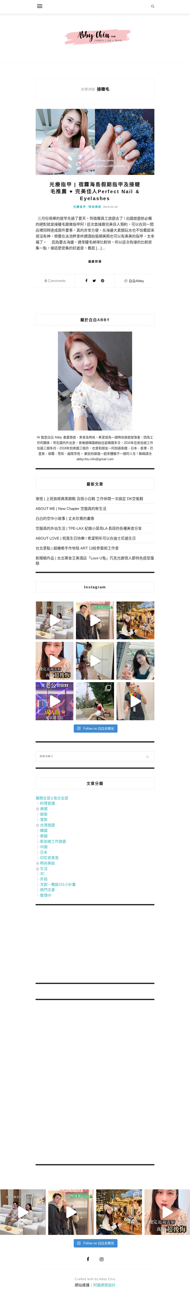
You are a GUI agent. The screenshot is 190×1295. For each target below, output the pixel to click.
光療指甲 (79, 206)
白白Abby (136, 281)
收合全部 (60, 798)
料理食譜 (47, 803)
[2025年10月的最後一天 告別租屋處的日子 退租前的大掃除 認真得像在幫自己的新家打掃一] (95, 661)
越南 (44, 814)
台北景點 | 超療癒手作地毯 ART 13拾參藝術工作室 (77, 548)
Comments (55, 281)
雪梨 (44, 819)
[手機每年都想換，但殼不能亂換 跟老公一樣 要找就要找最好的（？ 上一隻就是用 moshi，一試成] (135, 661)
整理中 (45, 895)
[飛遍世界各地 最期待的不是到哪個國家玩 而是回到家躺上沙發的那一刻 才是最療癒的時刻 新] (54, 620)
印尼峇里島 (49, 858)
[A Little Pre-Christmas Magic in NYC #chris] (135, 620)
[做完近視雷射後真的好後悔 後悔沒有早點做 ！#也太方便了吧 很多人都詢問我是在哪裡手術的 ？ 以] (54, 661)
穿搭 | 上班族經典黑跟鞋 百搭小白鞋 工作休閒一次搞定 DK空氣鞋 (89, 499)
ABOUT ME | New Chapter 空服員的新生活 (71, 508)
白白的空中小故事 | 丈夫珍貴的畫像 (65, 518)
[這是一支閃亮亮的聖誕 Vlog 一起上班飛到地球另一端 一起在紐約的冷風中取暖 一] (95, 620)
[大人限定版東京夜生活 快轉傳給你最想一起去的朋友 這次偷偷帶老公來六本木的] (54, 701)
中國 (44, 847)
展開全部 (43, 798)
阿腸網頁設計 (104, 1285)
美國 (44, 809)
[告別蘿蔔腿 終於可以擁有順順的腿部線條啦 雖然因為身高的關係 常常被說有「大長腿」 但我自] (95, 701)
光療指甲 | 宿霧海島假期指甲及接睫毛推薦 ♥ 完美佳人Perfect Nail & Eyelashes (95, 191)
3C (42, 873)
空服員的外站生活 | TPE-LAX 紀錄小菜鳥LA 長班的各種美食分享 (89, 528)
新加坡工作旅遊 (53, 841)
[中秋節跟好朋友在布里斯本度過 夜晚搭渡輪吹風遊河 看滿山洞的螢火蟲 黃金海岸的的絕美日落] (135, 701)
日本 (44, 852)
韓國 (44, 830)
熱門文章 (47, 890)
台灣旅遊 (47, 825)
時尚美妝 (95, 206)
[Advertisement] (73, 945)
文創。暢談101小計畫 (58, 884)
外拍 (44, 879)
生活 (44, 868)
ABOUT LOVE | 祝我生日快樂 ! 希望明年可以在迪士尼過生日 (86, 538)
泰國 (44, 836)
